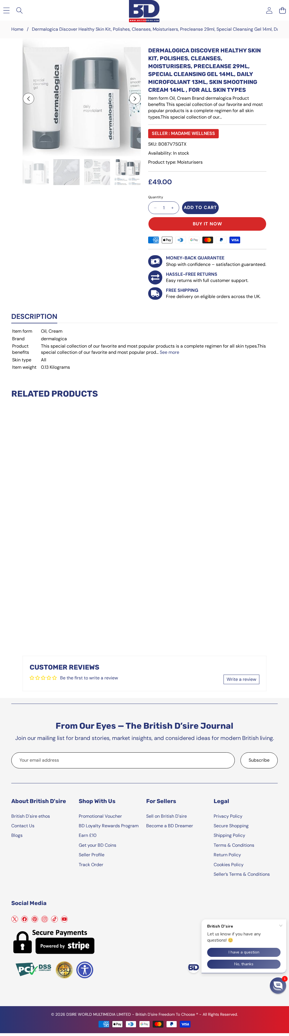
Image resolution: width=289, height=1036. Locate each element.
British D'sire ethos (30, 816)
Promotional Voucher (100, 816)
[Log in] (269, 10)
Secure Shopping (231, 826)
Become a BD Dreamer (169, 826)
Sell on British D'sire (166, 816)
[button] (282, 10)
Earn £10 (88, 835)
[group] (36, 172)
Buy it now (207, 224)
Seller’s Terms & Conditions (242, 874)
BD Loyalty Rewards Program (109, 826)
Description (34, 316)
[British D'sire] (144, 10)
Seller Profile (91, 855)
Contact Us (22, 826)
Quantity (155, 197)
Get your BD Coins (97, 845)
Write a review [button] (241, 679)
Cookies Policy (229, 865)
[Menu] (6, 10)
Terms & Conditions (234, 845)
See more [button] (169, 352)
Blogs (17, 835)
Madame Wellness (193, 133)
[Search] (19, 10)
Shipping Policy (229, 835)
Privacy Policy (228, 816)
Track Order (91, 865)
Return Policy (227, 855)
